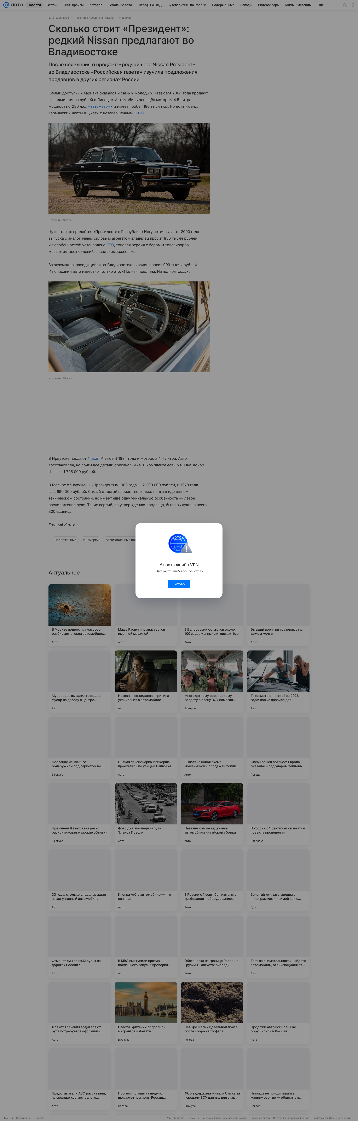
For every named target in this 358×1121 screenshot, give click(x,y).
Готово (179, 584)
